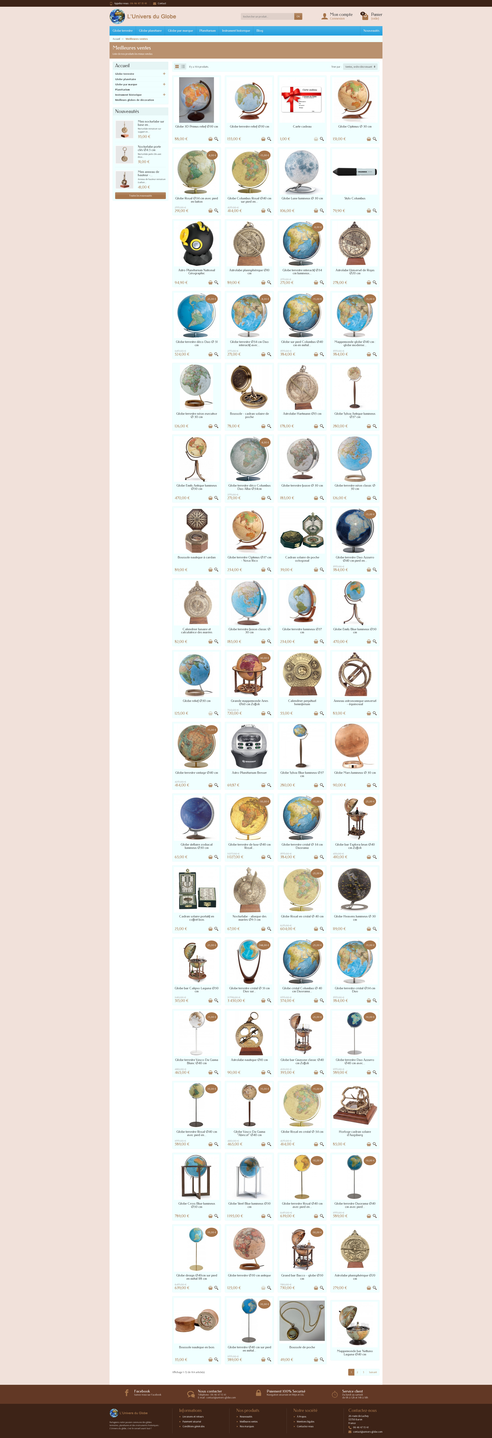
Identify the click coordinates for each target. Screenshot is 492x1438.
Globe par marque (180, 30)
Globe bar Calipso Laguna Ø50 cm (197, 989)
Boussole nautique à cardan (197, 557)
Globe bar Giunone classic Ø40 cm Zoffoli (302, 1061)
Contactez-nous (305, 1426)
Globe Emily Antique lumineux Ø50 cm (196, 487)
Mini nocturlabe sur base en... (151, 123)
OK (298, 16)
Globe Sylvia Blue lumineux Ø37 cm (302, 774)
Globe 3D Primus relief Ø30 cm (196, 126)
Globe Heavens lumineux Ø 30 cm (355, 918)
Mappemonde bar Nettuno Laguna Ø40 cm (355, 1352)
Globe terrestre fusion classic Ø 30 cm (249, 630)
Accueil (122, 66)
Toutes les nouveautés (140, 195)
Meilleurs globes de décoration (134, 100)
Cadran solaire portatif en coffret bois (196, 918)
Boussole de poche (302, 1347)
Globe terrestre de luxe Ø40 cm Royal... (249, 846)
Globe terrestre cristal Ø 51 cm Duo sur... (249, 989)
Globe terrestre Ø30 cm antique (249, 1275)
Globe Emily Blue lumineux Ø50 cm (354, 630)
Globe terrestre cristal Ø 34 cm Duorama (302, 846)
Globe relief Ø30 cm (196, 701)
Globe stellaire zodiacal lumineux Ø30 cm (197, 846)
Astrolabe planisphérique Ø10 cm (249, 271)
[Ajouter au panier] (210, 139)
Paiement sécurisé (192, 1421)
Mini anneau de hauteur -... (148, 173)
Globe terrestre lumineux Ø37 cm (302, 630)
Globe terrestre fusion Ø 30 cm (302, 485)
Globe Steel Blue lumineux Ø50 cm (249, 1205)
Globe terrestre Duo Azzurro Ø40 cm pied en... (355, 559)
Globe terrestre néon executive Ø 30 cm (196, 415)
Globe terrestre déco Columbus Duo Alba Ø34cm (249, 487)
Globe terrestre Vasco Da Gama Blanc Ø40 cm (196, 1061)
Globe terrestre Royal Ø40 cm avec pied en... (196, 1133)
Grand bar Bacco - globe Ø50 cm (302, 1277)
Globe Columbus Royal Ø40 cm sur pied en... (249, 200)
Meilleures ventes (249, 1421)
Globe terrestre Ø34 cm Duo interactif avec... (249, 343)
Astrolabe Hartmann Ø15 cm (302, 413)
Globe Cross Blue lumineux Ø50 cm (196, 1205)
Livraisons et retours (193, 1416)
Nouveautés (371, 30)
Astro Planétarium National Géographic (196, 271)
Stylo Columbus (354, 198)
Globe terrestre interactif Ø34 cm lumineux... (302, 271)
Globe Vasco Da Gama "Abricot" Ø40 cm (249, 1133)
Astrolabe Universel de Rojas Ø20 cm (355, 271)
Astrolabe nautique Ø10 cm (249, 1060)
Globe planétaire (150, 30)
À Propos (301, 1416)
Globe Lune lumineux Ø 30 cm (302, 198)
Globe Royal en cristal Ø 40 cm (302, 916)
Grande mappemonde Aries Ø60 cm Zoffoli (249, 702)
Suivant (373, 1372)
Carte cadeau (302, 126)
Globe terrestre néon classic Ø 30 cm (355, 487)
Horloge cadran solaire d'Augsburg (355, 1133)
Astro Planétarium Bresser (249, 773)
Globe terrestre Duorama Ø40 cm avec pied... (355, 1205)
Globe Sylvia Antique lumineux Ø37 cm (354, 415)
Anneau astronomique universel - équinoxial (355, 702)
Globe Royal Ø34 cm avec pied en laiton (196, 200)
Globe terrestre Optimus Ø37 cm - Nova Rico (249, 559)
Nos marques (247, 1426)
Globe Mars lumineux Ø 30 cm (355, 773)
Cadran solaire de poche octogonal (302, 559)
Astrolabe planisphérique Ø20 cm (355, 1277)
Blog (259, 30)
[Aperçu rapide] (216, 139)
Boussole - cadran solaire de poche (249, 415)
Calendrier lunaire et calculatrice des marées (196, 630)
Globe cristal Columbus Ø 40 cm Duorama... (302, 989)
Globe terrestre (123, 30)
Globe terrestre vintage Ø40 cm (196, 773)
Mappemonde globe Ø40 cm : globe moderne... (355, 343)
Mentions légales (305, 1421)
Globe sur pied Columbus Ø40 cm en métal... (302, 343)
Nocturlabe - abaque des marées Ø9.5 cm (249, 918)
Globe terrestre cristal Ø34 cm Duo (355, 989)
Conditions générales (193, 1426)
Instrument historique (236, 30)
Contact (162, 3)
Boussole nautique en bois (196, 1347)
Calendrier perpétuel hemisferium (302, 702)
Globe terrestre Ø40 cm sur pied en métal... (249, 1348)
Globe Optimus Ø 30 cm (354, 126)
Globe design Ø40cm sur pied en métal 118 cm (196, 1277)
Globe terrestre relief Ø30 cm (249, 126)
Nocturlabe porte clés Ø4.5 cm (149, 148)
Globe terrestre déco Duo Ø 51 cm (197, 343)
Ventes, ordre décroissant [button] (358, 66)
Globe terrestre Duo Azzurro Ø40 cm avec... (355, 1061)
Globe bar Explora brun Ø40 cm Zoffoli (355, 846)
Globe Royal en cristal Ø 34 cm (302, 1132)
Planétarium (207, 30)
